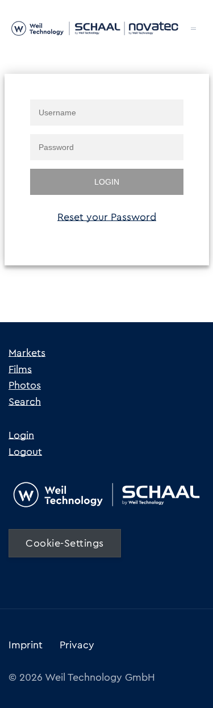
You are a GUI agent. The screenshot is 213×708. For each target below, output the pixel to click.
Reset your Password (106, 217)
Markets (27, 353)
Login (21, 435)
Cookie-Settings (65, 543)
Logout (25, 452)
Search (25, 402)
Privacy (77, 645)
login (106, 181)
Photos (25, 385)
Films (20, 369)
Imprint (26, 645)
